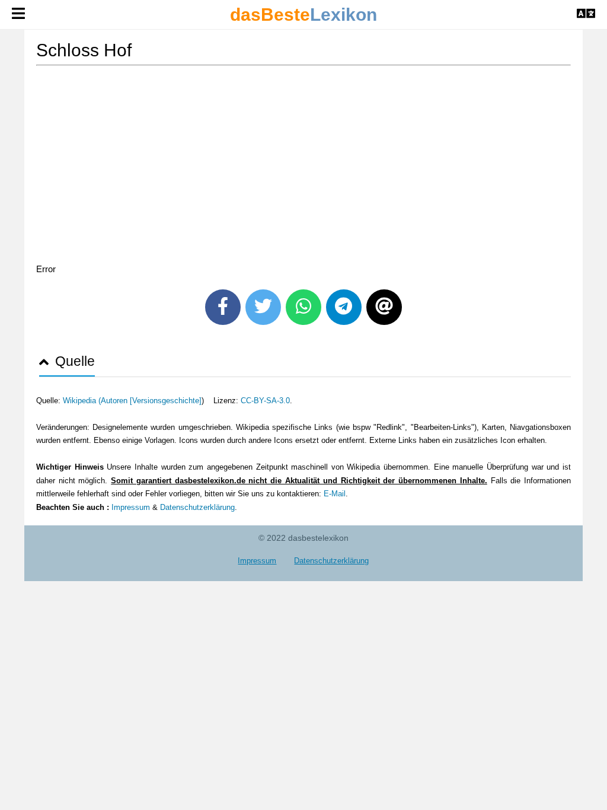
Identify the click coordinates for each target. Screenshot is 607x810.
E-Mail (335, 493)
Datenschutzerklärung (197, 507)
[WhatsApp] (303, 307)
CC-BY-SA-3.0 (265, 400)
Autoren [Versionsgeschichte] (151, 400)
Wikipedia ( (82, 400)
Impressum (130, 507)
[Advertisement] (303, 167)
